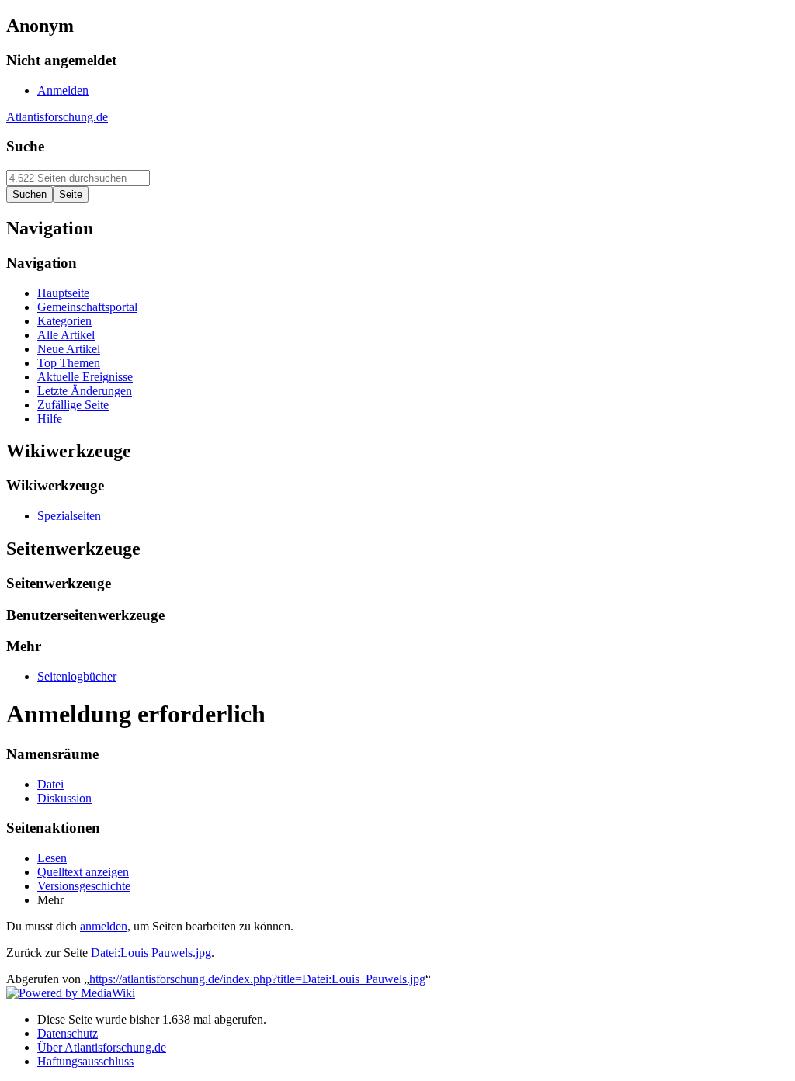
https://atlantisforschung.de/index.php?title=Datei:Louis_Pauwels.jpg (257, 979)
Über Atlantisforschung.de (101, 1047)
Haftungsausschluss (85, 1061)
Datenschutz (67, 1033)
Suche (25, 146)
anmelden (103, 926)
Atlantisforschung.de (57, 116)
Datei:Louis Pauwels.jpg (151, 952)
